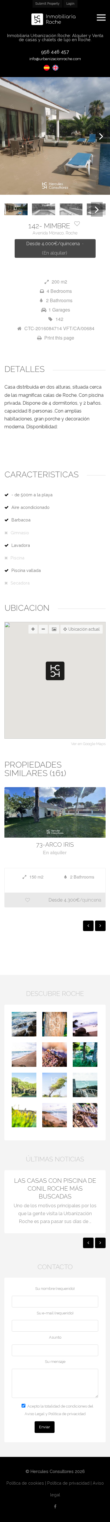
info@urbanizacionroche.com (55, 59)
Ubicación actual (84, 629)
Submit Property (47, 3)
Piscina (17, 557)
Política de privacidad (68, 1483)
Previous (9, 136)
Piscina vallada (26, 570)
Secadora (20, 582)
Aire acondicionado (30, 507)
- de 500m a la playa (32, 494)
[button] (55, 671)
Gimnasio (20, 532)
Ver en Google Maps (88, 744)
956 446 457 (55, 52)
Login (70, 3)
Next (101, 136)
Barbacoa (21, 519)
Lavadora (20, 545)
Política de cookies (25, 1483)
